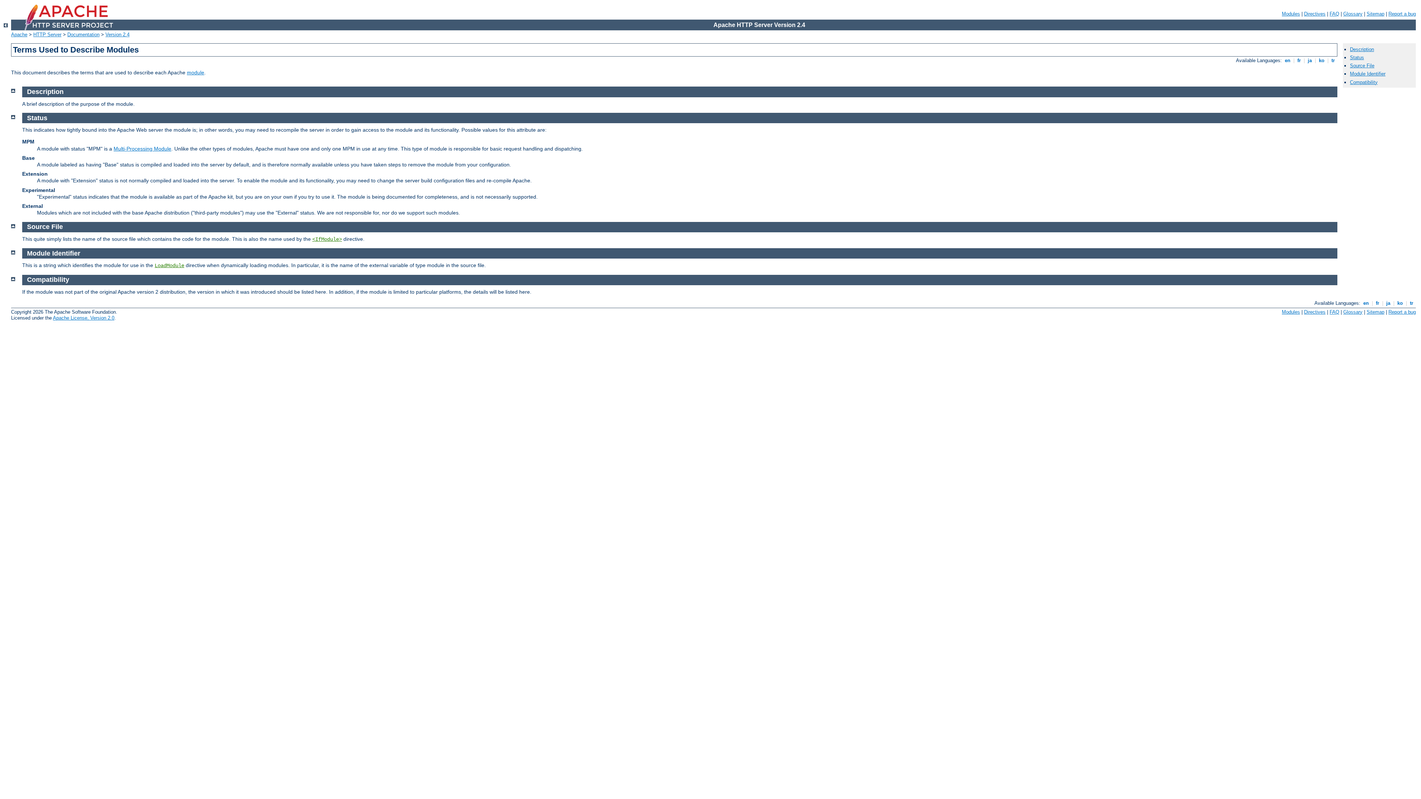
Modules (1291, 14)
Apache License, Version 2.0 (83, 318)
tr (1333, 60)
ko (1321, 60)
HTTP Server (47, 34)
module (195, 72)
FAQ (1334, 14)
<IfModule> (327, 239)
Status (1357, 57)
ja (1309, 60)
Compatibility (1364, 82)
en (1287, 60)
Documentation (83, 34)
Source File (1362, 65)
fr (1299, 60)
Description (1362, 49)
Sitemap (1375, 14)
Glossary (1353, 14)
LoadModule (169, 266)
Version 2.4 (117, 34)
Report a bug (1402, 14)
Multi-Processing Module (142, 149)
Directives (1315, 14)
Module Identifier (1367, 74)
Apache (19, 34)
